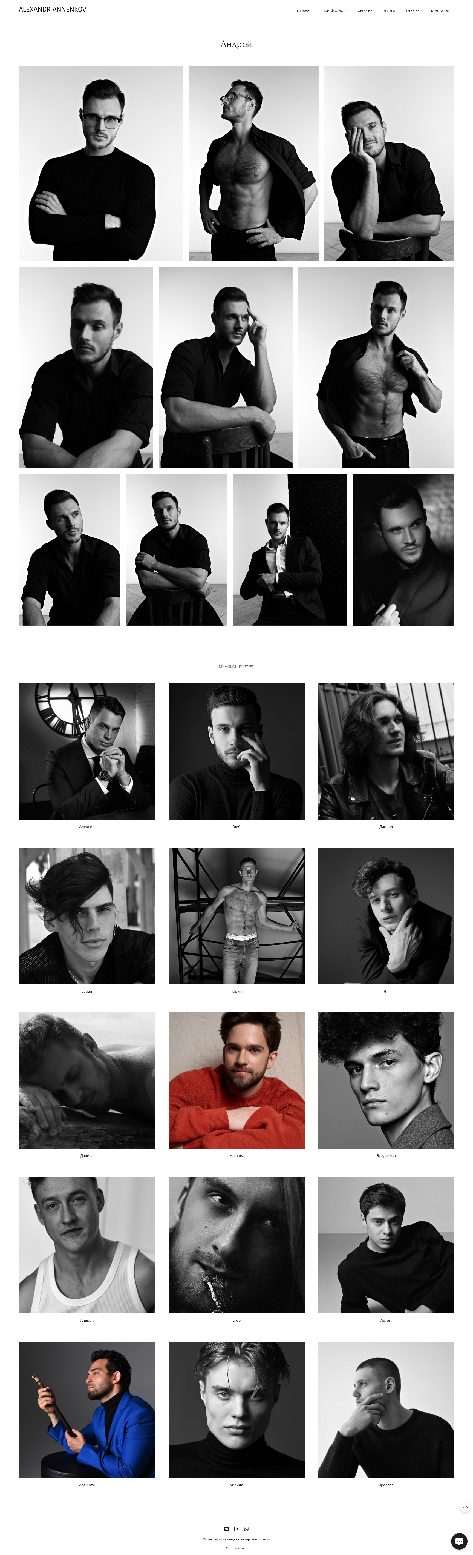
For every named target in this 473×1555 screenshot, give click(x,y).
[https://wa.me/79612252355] (246, 1528)
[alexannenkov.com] (52, 10)
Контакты (440, 10)
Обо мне (365, 10)
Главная (304, 10)
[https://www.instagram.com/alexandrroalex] (236, 1528)
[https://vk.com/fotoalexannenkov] (226, 1528)
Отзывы (413, 10)
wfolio (242, 1548)
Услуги (389, 10)
